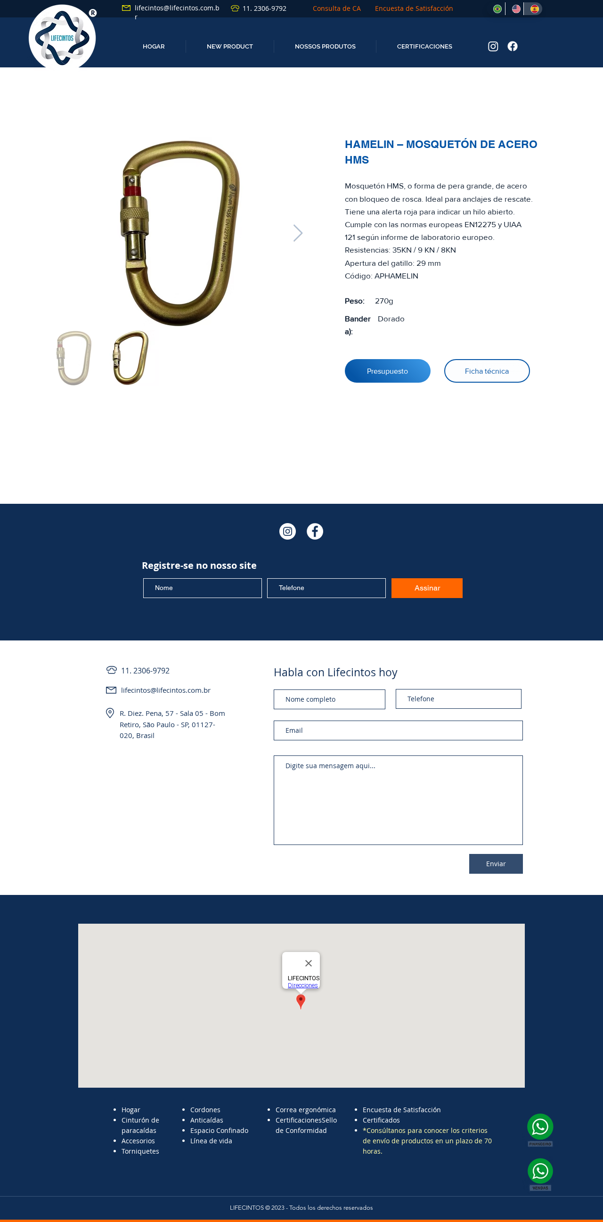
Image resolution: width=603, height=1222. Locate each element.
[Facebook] (512, 46)
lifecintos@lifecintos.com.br (166, 690)
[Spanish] (532, 8)
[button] (230, 46)
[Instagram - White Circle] (287, 531)
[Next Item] (298, 233)
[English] (514, 8)
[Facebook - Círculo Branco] (315, 531)
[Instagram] (493, 46)
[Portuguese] (496, 8)
